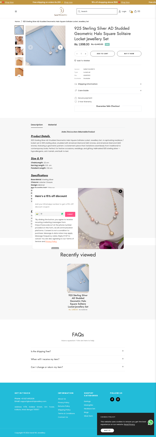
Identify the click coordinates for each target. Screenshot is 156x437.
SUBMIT (70, 214)
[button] (37, 214)
